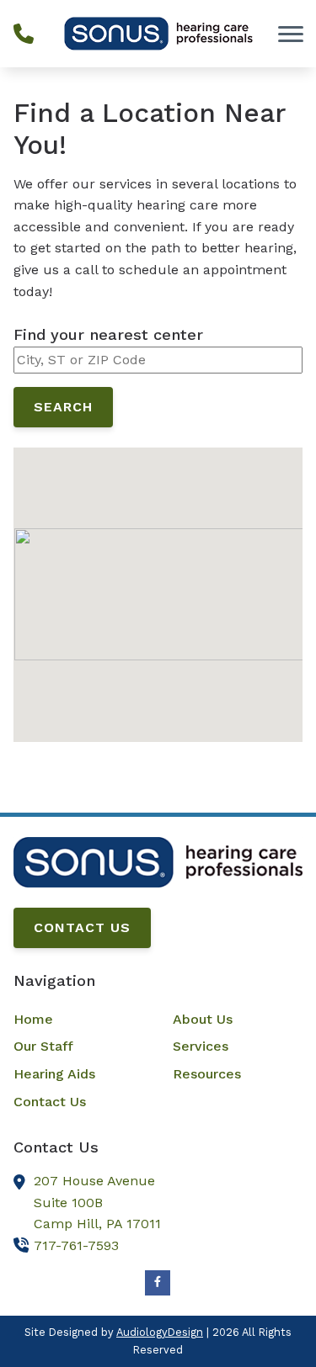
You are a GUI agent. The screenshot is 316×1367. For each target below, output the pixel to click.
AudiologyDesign (159, 1332)
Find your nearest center (108, 334)
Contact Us (82, 927)
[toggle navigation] (290, 33)
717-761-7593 (76, 1245)
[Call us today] (23, 34)
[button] (158, 580)
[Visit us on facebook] (157, 1282)
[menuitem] (78, 1020)
